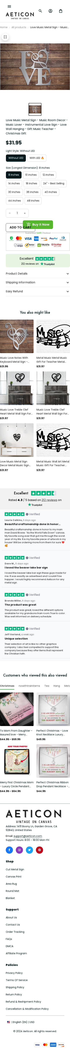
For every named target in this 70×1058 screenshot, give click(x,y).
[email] (28, 836)
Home (4, 27)
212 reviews (49, 500)
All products (18, 27)
